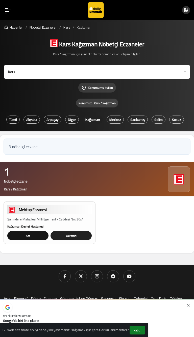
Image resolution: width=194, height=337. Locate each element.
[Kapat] (188, 305)
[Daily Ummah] (96, 9)
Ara (28, 236)
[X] (81, 276)
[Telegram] (113, 276)
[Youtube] (129, 276)
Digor (72, 119)
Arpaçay (52, 119)
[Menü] (8, 10)
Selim (158, 119)
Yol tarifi (71, 236)
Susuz (176, 119)
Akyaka (31, 119)
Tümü (13, 119)
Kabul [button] (137, 330)
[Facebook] (65, 276)
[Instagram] (97, 276)
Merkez (115, 119)
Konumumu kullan (100, 88)
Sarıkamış (137, 119)
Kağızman (92, 119)
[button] (186, 10)
